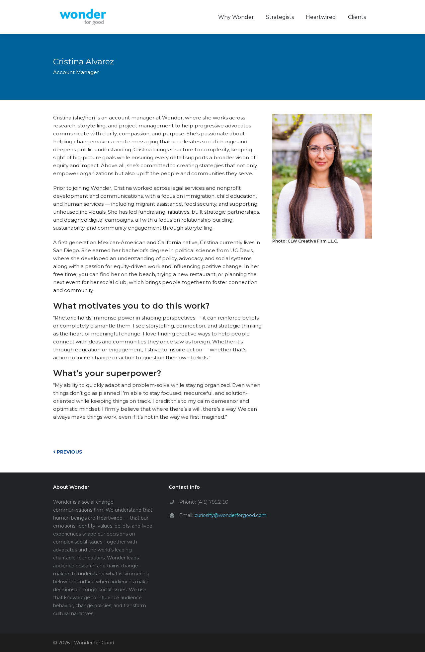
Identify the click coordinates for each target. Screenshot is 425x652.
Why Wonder (236, 17)
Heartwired (321, 17)
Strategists (280, 17)
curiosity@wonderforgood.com (231, 515)
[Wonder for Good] (83, 17)
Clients (357, 17)
